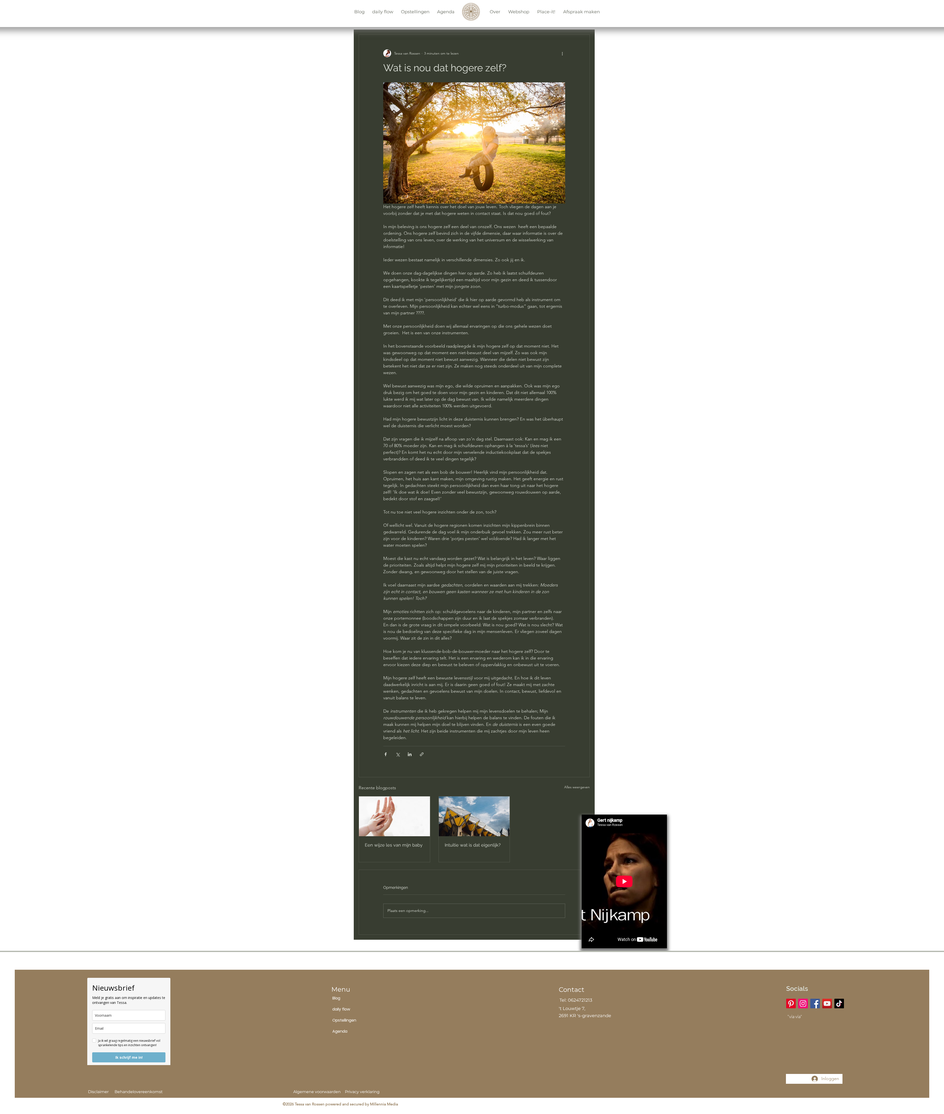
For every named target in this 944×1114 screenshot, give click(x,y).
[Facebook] (815, 1003)
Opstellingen (344, 1020)
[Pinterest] (791, 1003)
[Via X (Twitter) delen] (397, 754)
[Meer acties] (562, 53)
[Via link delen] (421, 754)
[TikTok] (839, 1003)
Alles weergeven (577, 787)
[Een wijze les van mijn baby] (394, 816)
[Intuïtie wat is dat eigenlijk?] (474, 816)
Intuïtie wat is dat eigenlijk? (473, 845)
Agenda (339, 1031)
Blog (336, 998)
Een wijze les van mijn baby (394, 845)
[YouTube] (827, 1003)
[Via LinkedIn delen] (409, 754)
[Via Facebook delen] (385, 754)
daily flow (341, 1009)
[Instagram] (803, 1003)
